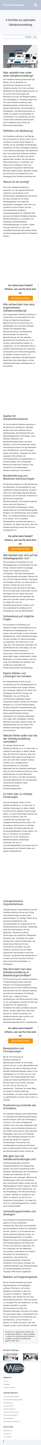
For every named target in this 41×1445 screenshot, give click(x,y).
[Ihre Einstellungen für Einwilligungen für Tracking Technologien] (4, 1441)
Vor (34, 37)
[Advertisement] (20, 261)
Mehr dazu (15, 1341)
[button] (4, 1356)
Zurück (28, 37)
